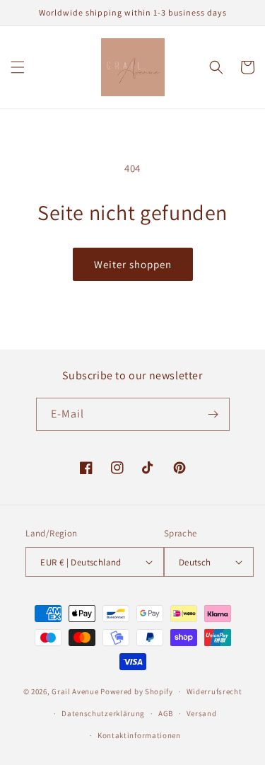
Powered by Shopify (136, 691)
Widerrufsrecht (214, 691)
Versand (202, 713)
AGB (165, 713)
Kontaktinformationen (139, 735)
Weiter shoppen (133, 264)
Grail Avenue (75, 691)
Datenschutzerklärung (103, 713)
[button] (17, 67)
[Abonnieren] (213, 414)
